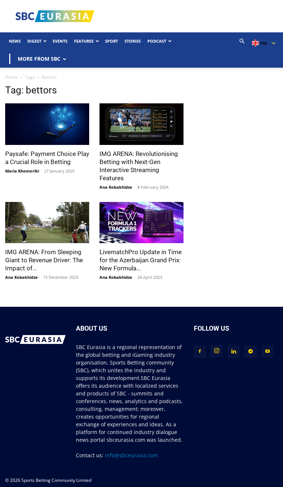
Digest (34, 41)
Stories (133, 41)
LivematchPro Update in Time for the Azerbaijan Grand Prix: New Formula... (140, 260)
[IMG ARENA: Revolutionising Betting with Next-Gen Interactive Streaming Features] (141, 124)
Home (11, 77)
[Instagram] (217, 351)
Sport (111, 41)
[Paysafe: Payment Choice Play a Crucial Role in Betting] (47, 124)
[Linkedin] (234, 352)
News (15, 41)
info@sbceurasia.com (131, 455)
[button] (242, 41)
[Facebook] (200, 352)
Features (84, 41)
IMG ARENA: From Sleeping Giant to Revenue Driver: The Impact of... (44, 260)
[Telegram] (250, 352)
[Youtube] (267, 352)
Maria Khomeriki (22, 171)
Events (60, 41)
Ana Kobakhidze (115, 187)
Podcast (156, 41)
